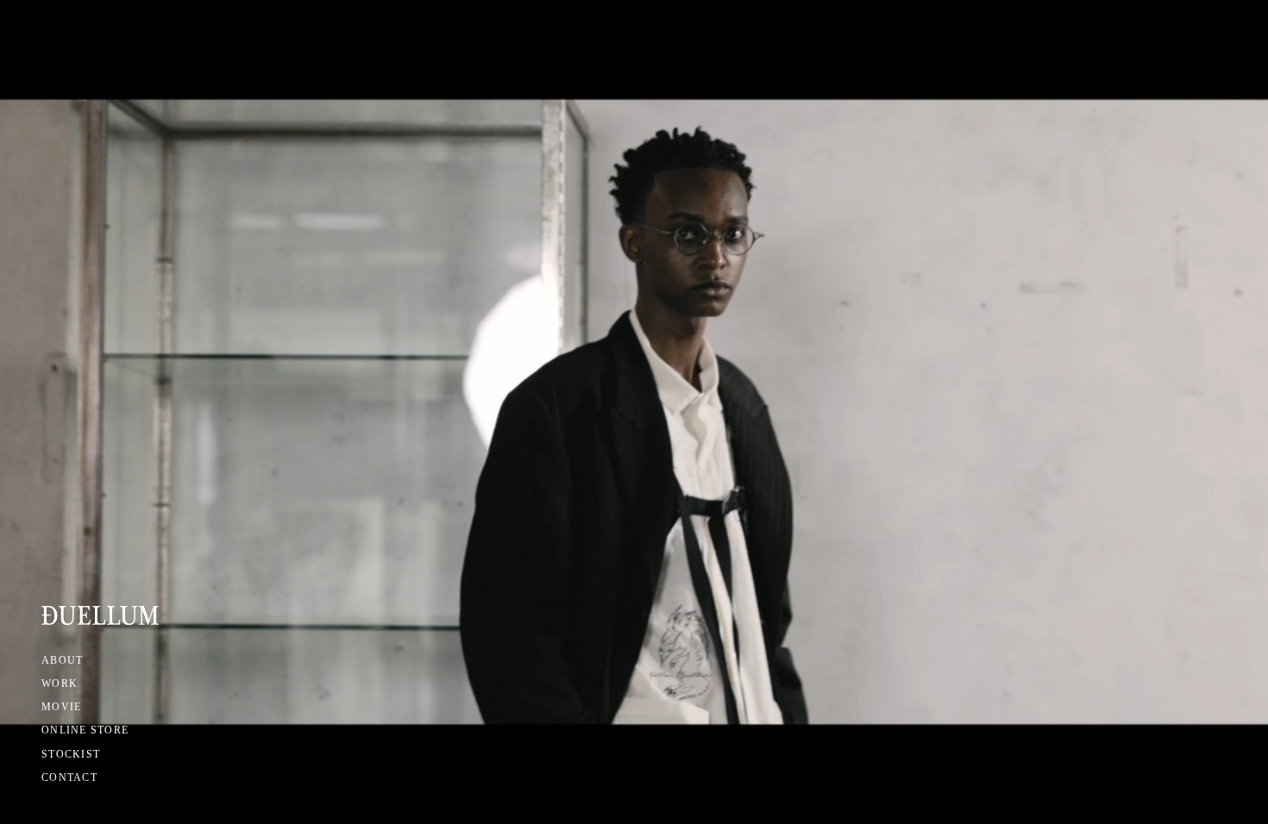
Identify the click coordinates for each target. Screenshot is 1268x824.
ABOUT (62, 660)
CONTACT (69, 777)
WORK (59, 683)
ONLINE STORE (85, 730)
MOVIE (61, 707)
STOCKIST (70, 754)
